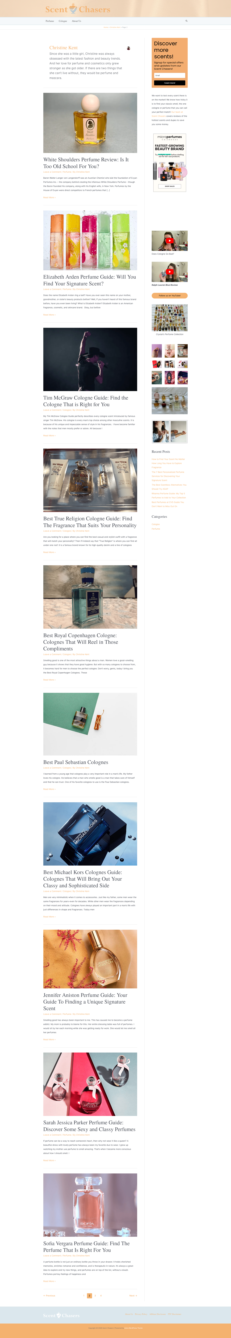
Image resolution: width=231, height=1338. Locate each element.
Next (133, 1295)
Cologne (67, 410)
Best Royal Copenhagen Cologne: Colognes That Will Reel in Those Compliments (80, 641)
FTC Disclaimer (174, 1314)
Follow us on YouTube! (170, 295)
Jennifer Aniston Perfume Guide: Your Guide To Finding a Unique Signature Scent (85, 1001)
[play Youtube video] (170, 241)
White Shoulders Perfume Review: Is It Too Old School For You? (86, 162)
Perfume (67, 172)
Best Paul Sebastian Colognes (75, 762)
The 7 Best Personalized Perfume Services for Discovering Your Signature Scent (168, 476)
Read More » (49, 198)
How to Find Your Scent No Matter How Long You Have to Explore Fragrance (168, 463)
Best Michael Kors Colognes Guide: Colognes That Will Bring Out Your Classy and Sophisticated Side (82, 878)
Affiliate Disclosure (157, 1314)
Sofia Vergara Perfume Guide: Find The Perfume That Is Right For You (86, 1246)
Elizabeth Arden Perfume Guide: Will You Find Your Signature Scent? (89, 280)
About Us (129, 1314)
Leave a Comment (52, 172)
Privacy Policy (141, 1314)
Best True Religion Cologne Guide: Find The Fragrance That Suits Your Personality (90, 521)
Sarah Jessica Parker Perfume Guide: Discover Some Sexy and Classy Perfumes (89, 1125)
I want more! (169, 83)
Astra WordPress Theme (133, 1328)
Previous (49, 1295)
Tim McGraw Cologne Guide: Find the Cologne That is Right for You (85, 401)
